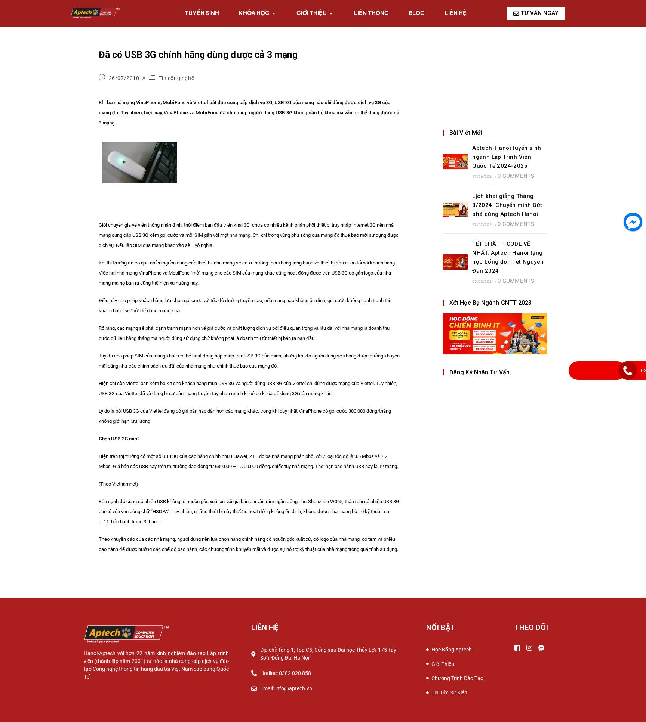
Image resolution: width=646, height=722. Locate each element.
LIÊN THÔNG (371, 12)
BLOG (417, 12)
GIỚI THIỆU (311, 12)
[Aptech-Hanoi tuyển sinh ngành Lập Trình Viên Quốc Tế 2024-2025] (455, 161)
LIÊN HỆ (455, 12)
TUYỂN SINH (202, 12)
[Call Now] (627, 370)
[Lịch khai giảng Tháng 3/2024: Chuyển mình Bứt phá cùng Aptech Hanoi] (455, 209)
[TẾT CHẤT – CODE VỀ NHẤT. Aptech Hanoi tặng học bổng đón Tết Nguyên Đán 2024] (455, 262)
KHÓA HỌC (254, 12)
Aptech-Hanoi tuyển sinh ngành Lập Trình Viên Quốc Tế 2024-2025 (506, 157)
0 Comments (516, 176)
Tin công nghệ (176, 78)
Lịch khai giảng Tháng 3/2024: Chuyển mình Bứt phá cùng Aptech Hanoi (507, 205)
